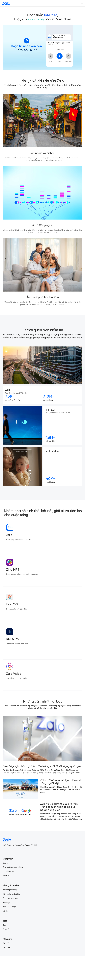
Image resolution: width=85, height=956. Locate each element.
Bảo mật (6, 903)
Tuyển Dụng (7, 929)
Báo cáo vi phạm (10, 907)
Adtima (6, 876)
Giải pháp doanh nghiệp (13, 867)
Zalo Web (6, 948)
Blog (4, 925)
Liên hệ (5, 911)
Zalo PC (6, 943)
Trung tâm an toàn (10, 898)
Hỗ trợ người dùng (10, 890)
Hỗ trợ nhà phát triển (11, 894)
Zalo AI (5, 863)
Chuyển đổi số (8, 872)
